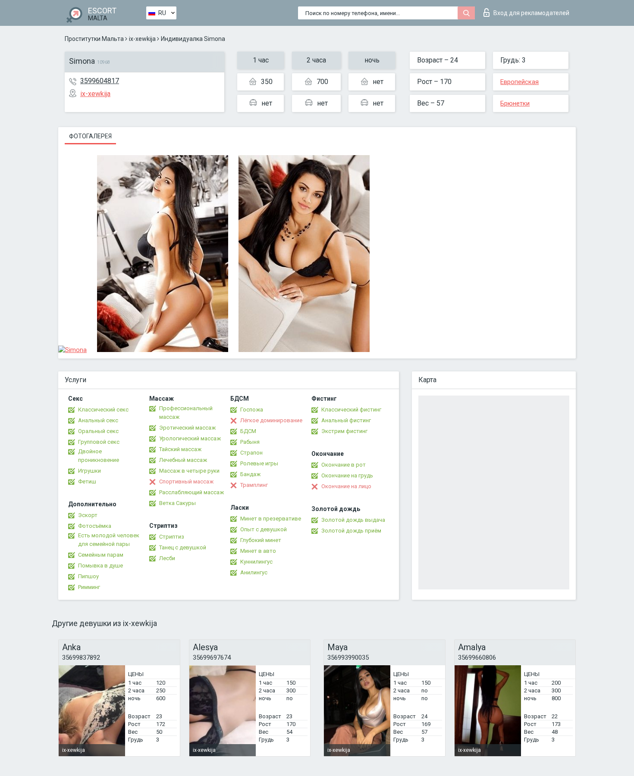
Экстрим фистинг (344, 431)
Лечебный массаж (183, 460)
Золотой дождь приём (351, 530)
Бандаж (250, 474)
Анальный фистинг (346, 420)
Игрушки (89, 470)
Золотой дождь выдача (353, 520)
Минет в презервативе (270, 518)
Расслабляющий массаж (191, 492)
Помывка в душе (100, 565)
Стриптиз (171, 536)
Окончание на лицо (346, 486)
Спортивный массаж (186, 481)
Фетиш (87, 481)
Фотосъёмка (94, 526)
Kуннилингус (256, 561)
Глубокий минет (260, 540)
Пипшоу (88, 576)
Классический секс (103, 409)
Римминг (89, 587)
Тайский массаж (180, 449)
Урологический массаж (190, 438)
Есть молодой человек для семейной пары (108, 539)
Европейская (519, 82)
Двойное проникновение (98, 455)
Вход (531, 12)
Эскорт (87, 515)
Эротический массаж (187, 427)
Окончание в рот (343, 464)
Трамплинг (254, 485)
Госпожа (251, 409)
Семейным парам (100, 555)
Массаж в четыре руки (189, 470)
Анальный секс (98, 420)
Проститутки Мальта (94, 38)
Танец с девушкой (182, 547)
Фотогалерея (90, 136)
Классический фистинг (351, 409)
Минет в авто (258, 551)
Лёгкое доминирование (271, 420)
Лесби (167, 558)
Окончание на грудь (347, 475)
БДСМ (248, 431)
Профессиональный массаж (186, 412)
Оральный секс (98, 431)
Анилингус (253, 572)
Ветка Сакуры (177, 503)
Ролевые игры (259, 463)
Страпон (251, 452)
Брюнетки (515, 103)
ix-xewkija (142, 38)
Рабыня (250, 442)
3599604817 (99, 81)
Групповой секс (98, 442)
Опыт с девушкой (263, 529)
